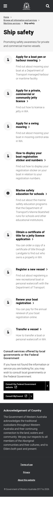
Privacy (26, 472)
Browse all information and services (20, 20)
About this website (26, 480)
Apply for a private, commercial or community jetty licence (28, 96)
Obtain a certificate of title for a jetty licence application (30, 235)
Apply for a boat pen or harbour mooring (31, 58)
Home (6, 17)
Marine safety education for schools (30, 192)
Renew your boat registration (27, 301)
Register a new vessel (30, 269)
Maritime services (12, 23)
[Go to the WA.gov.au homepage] (26, 6)
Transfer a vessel (27, 329)
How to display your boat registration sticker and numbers (29, 156)
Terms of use (26, 464)
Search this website (47, 6)
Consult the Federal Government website (21, 386)
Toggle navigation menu (5, 6)
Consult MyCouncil (14, 396)
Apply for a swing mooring (27, 125)
